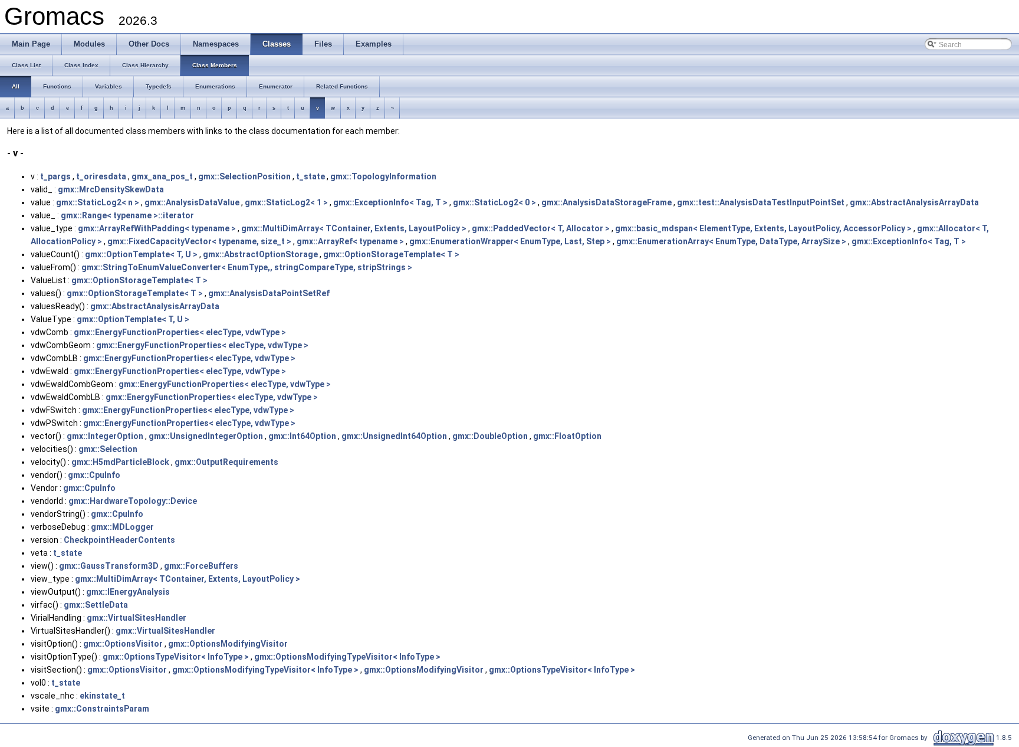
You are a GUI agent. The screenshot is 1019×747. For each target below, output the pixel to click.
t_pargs (55, 176)
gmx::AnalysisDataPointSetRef (269, 293)
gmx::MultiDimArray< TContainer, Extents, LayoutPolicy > (353, 228)
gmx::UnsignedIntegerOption (206, 436)
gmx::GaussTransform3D (109, 566)
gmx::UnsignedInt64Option (394, 436)
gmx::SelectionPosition (244, 176)
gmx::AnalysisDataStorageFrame (606, 202)
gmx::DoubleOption (490, 436)
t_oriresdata (101, 176)
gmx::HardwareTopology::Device (132, 501)
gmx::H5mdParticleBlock (120, 462)
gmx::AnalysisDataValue (191, 202)
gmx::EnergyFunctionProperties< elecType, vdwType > (180, 332)
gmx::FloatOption (567, 436)
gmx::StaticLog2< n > (97, 202)
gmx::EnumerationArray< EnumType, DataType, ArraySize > (731, 241)
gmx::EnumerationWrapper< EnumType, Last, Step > (510, 241)
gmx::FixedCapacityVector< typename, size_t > (199, 241)
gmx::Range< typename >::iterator (127, 215)
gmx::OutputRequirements (226, 462)
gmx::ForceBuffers (201, 566)
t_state (310, 176)
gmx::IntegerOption (105, 436)
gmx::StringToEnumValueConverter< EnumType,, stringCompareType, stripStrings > (246, 267)
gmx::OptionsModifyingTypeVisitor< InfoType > (347, 656)
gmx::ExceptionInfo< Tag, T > (390, 202)
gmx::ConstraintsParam (102, 708)
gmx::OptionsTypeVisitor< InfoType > (176, 656)
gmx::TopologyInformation (383, 176)
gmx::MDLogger (122, 527)
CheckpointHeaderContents (119, 540)
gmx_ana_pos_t (162, 176)
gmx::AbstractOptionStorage (260, 254)
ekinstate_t (102, 695)
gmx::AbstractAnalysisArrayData (914, 202)
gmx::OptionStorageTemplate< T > (391, 254)
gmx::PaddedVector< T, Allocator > (541, 228)
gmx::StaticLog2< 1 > (286, 202)
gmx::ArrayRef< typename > (350, 241)
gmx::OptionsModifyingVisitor (228, 643)
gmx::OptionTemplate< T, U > (141, 254)
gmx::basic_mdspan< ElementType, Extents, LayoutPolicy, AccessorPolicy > (763, 228)
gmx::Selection (107, 449)
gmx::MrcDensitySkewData (111, 189)
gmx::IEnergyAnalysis (128, 592)
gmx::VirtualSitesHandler (136, 617)
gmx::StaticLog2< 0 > (494, 202)
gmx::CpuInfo (94, 475)
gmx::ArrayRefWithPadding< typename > (157, 228)
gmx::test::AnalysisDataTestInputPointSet (760, 202)
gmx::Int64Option (302, 436)
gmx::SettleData (96, 605)
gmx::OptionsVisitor (123, 643)
